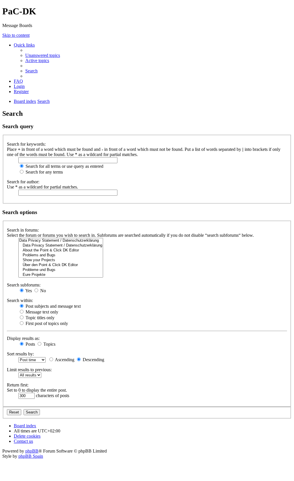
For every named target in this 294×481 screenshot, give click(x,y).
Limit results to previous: (29, 369)
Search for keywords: (26, 144)
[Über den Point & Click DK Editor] (61, 265)
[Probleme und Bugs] (61, 270)
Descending (93, 359)
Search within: (20, 300)
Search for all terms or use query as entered (63, 166)
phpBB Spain (30, 456)
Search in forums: (23, 230)
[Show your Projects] (61, 260)
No (42, 290)
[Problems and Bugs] (61, 255)
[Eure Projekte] (61, 274)
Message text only (41, 311)
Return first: (17, 384)
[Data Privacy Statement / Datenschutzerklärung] (61, 240)
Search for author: (23, 181)
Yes (28, 290)
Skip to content (16, 35)
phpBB (31, 451)
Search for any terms (43, 172)
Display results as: (23, 338)
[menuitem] (42, 55)
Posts (29, 344)
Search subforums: (23, 284)
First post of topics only (46, 323)
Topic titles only (39, 317)
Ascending (64, 359)
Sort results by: (20, 353)
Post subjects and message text (52, 306)
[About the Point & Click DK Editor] (61, 250)
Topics (48, 344)
